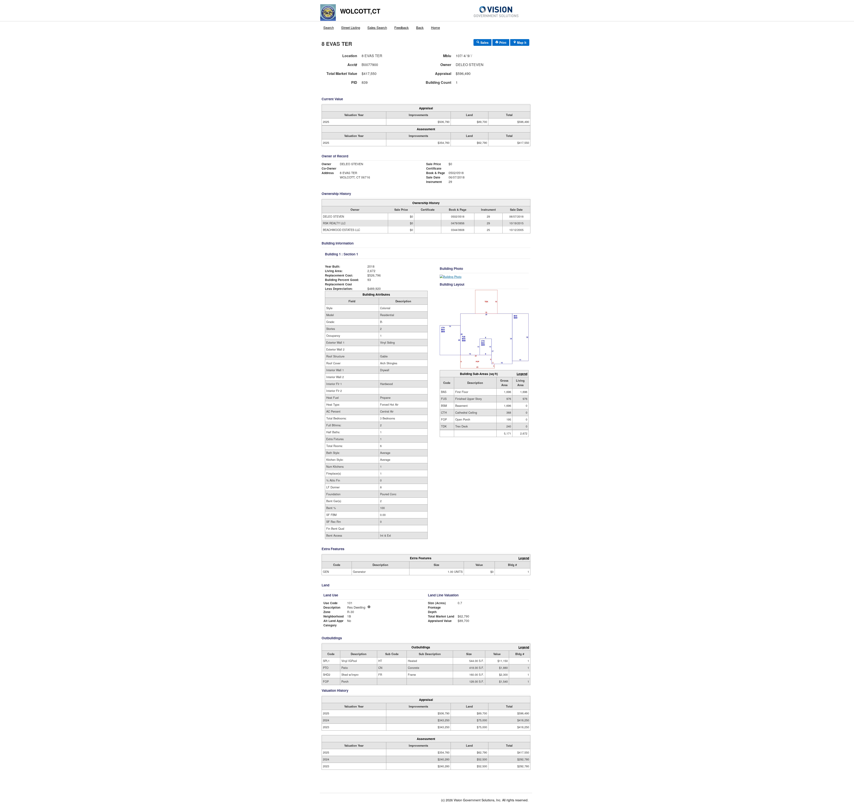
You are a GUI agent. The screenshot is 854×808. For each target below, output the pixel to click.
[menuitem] (329, 26)
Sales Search (377, 27)
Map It (521, 42)
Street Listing (350, 27)
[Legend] (369, 607)
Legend (522, 373)
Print (502, 42)
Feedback (401, 27)
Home (435, 27)
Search (328, 27)
